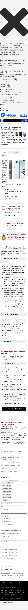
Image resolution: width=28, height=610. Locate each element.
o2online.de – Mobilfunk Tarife (9, 549)
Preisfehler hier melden (15, 577)
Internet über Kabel (6, 521)
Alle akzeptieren (5, 98)
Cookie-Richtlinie (6, 106)
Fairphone (5, 500)
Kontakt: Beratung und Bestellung (10, 533)
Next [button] (24, 170)
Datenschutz (5, 108)
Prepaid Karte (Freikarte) (7, 504)
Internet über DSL (5, 518)
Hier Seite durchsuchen (15, 567)
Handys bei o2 (5, 123)
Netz (6, 592)
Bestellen (7, 594)
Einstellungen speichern (7, 102)
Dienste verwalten (7, 91)
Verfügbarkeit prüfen (6, 536)
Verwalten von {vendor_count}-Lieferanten (13, 93)
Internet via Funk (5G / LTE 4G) (9, 524)
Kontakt (13, 594)
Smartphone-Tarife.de (6, 585)
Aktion (11, 210)
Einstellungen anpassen (7, 100)
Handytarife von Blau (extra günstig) (11, 471)
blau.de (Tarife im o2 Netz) (8, 558)
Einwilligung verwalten (7, 602)
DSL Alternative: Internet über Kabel (10, 465)
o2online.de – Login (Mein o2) (9, 555)
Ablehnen (13, 98)
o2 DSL (19, 592)
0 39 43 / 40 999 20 (15, 225)
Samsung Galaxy (7, 488)
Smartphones (12, 592)
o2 (1, 123)
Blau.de (21, 582)
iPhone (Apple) (6, 485)
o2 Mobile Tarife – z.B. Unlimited (10, 462)
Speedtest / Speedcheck (7, 539)
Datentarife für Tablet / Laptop (9, 507)
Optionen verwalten (7, 89)
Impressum (5, 110)
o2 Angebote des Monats (7, 459)
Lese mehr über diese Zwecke (10, 94)
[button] (14, 22)
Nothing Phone (6, 497)
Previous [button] (10, 170)
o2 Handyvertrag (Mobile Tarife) (9, 480)
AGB (2, 592)
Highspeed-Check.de (16, 587)
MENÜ (2, 121)
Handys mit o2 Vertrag (7, 483)
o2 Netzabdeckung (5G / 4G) (8, 509)
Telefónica (11, 582)
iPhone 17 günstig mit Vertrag (9, 468)
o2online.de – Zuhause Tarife (9, 552)
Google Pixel (6, 494)
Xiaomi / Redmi (6, 491)
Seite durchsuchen (6, 542)
